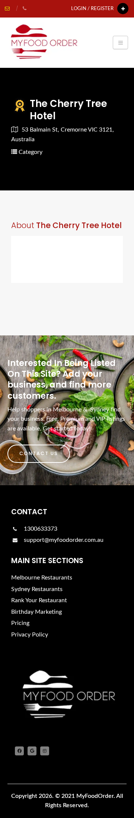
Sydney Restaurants (37, 589)
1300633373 (39, 529)
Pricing (20, 623)
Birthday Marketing (36, 612)
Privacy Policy (29, 635)
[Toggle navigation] (120, 42)
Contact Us (38, 453)
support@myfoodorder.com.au (63, 540)
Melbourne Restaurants (41, 578)
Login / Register (92, 8)
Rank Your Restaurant (39, 600)
